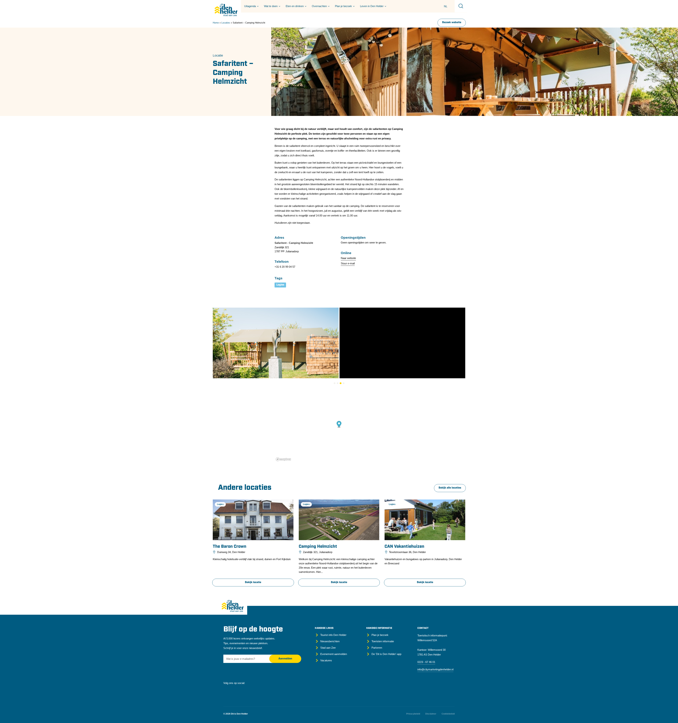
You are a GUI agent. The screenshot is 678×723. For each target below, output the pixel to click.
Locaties (225, 22)
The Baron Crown (229, 547)
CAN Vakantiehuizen (404, 547)
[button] (251, 6)
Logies (280, 285)
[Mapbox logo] (283, 459)
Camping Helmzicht (318, 547)
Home (216, 22)
